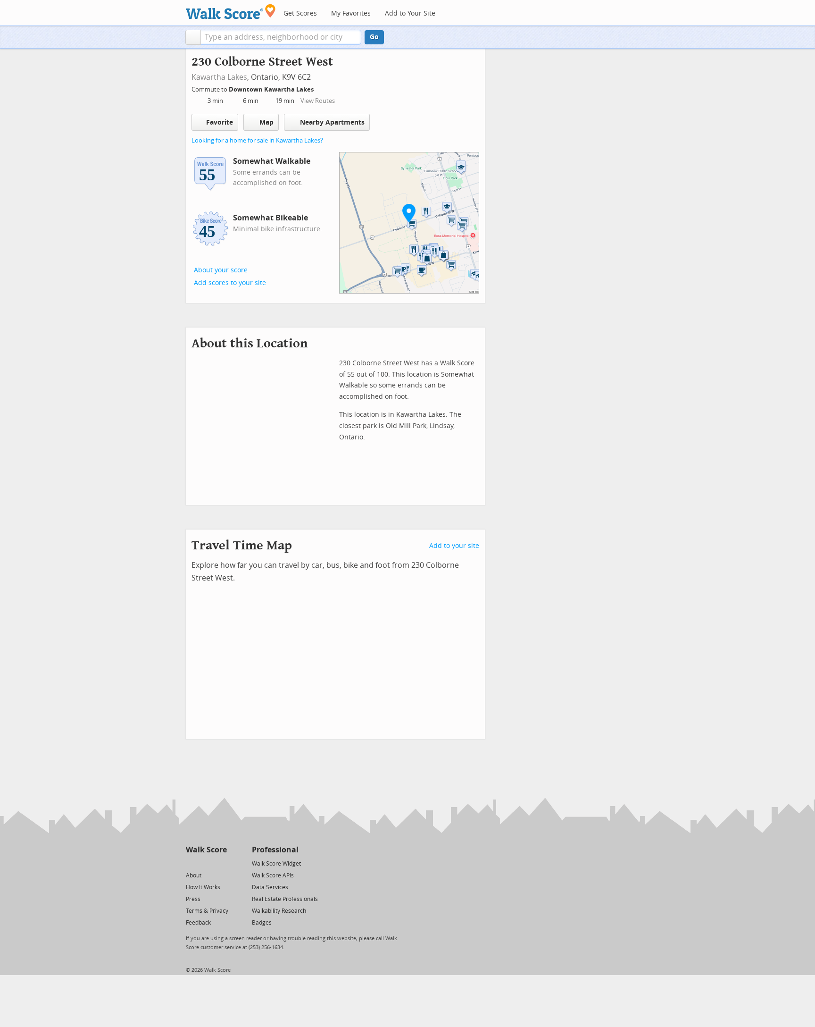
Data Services (270, 887)
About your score (221, 270)
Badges (262, 922)
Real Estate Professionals (285, 899)
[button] (193, 37)
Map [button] (266, 122)
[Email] (220, 863)
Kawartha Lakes (219, 77)
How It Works (203, 887)
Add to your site (454, 546)
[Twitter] (191, 863)
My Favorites (351, 13)
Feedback (198, 922)
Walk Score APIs (273, 875)
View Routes (317, 100)
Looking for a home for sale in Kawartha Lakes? (257, 140)
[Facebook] (205, 863)
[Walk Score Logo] (231, 11)
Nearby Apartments (332, 122)
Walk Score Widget (276, 863)
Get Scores (300, 13)
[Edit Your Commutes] (319, 88)
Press (193, 899)
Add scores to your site (230, 283)
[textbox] (280, 37)
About (193, 875)
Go (374, 37)
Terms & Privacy (207, 911)
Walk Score (206, 849)
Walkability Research (279, 911)
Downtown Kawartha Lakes (272, 89)
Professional (275, 849)
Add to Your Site (410, 13)
